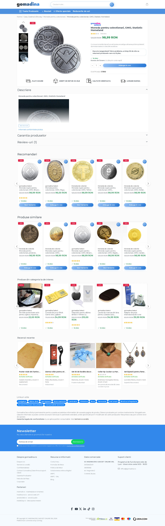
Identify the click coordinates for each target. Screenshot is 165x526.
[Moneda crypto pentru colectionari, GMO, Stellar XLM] (135, 171)
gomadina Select (25, 186)
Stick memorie (60, 401)
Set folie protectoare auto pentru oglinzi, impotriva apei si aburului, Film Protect (29, 314)
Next (23, 63)
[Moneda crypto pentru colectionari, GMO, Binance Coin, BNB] (30, 171)
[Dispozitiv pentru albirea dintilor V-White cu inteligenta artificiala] (82, 295)
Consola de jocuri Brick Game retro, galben (54, 314)
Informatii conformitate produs (31, 130)
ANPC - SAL (55, 476)
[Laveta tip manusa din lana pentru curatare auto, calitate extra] (108, 295)
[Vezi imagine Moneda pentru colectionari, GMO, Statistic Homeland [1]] (23, 37)
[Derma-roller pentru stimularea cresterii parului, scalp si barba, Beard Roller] (56, 355)
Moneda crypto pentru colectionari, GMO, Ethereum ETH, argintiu (107, 189)
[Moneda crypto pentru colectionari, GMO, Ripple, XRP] (108, 234)
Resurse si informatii (60, 457)
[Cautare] (112, 4)
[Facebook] (72, 509)
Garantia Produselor (24, 475)
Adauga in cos (125, 65)
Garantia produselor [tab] (31, 135)
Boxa (93, 401)
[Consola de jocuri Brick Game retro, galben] (56, 295)
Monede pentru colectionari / (55, 17)
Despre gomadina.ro (27, 457)
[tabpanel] (57, 49)
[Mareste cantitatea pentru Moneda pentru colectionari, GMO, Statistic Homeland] (100, 65)
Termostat (102, 401)
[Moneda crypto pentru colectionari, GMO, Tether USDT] (82, 171)
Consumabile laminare (54, 405)
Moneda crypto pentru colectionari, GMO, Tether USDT (81, 189)
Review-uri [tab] (27, 142)
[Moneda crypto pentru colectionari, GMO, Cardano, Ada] (135, 234)
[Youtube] (76, 509)
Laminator (73, 401)
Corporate (20, 482)
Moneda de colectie (79, 186)
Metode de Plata (23, 478)
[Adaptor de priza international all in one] (135, 295)
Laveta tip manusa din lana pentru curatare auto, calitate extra (108, 314)
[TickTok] (89, 509)
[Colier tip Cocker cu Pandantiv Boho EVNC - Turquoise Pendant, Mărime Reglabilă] (108, 355)
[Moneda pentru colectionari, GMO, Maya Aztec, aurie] (56, 171)
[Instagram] (93, 509)
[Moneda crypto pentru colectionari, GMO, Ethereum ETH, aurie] (56, 234)
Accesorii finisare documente (30, 405)
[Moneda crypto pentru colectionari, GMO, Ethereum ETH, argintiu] (108, 171)
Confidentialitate (23, 468)
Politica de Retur (57, 468)
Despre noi (21, 462)
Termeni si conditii (23, 465)
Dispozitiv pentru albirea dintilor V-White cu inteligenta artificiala (81, 314)
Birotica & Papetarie (129, 401)
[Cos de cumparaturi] (147, 4)
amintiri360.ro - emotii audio (27, 498)
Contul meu (55, 462)
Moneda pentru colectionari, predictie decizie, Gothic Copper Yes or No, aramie (29, 252)
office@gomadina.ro (128, 469)
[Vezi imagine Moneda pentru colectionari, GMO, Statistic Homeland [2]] (23, 47)
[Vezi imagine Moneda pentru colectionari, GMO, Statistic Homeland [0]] (23, 28)
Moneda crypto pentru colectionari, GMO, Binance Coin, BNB (29, 189)
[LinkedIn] (85, 509)
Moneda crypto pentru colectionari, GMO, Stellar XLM (134, 189)
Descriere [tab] (24, 90)
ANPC (53, 473)
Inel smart (113, 401)
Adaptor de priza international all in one (132, 314)
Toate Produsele (30, 11)
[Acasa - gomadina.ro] (28, 4)
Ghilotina (84, 401)
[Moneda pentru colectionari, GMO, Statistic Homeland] (57, 49)
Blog (52, 479)
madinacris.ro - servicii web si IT (28, 495)
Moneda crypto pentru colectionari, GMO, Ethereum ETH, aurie (54, 252)
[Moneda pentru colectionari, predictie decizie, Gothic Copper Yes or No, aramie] (30, 234)
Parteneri (21, 487)
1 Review (103, 33)
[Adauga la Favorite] (40, 162)
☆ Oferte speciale (62, 11)
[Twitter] (80, 509)
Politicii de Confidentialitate (76, 446)
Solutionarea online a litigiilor (61, 470)
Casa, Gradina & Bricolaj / (33, 17)
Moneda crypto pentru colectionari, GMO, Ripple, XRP (108, 252)
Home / (20, 17)
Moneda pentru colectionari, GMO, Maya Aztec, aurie (54, 189)
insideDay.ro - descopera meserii (29, 501)
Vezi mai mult (24, 125)
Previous (23, 22)
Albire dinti (33, 401)
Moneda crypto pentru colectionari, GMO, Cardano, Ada (135, 252)
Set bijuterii (46, 401)
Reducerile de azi (81, 11)
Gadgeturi (22, 401)
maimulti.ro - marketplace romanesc (30, 492)
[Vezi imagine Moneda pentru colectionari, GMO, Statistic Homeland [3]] (23, 56)
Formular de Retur (57, 465)
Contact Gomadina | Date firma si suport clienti (31, 472)
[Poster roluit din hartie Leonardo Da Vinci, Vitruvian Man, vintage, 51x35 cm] (30, 355)
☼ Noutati (46, 11)
